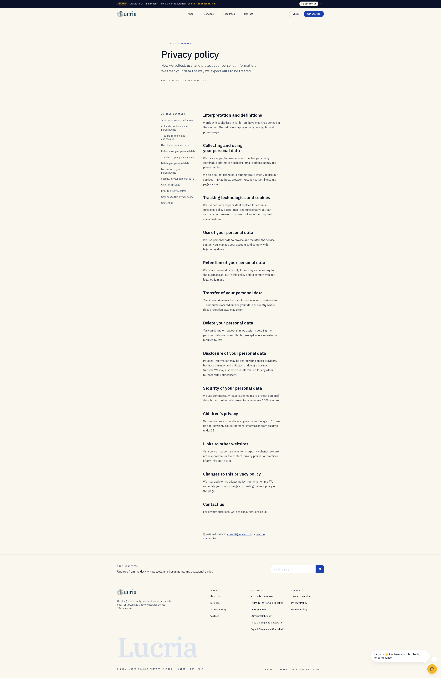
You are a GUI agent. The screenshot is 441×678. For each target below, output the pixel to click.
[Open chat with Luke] (432, 669)
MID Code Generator (262, 596)
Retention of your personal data (178, 151)
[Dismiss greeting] (434, 659)
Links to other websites (173, 191)
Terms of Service (300, 596)
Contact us (167, 203)
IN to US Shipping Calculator (266, 622)
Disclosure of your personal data (171, 171)
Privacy (270, 669)
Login (296, 13)
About (191, 13)
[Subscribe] (320, 569)
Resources (229, 13)
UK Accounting (218, 609)
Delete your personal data (175, 163)
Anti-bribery (300, 669)
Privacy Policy (299, 603)
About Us (215, 596)
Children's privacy (170, 184)
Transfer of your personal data (177, 157)
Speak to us (310, 3)
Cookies (318, 669)
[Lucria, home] (127, 14)
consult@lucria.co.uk (239, 534)
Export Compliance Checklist (266, 629)
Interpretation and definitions (177, 120)
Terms (283, 669)
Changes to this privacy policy (177, 197)
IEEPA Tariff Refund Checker (266, 603)
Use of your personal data (175, 145)
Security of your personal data (177, 178)
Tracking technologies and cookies (173, 137)
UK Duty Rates (258, 609)
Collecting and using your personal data (174, 128)
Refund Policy (299, 609)
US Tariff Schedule (261, 616)
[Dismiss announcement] (321, 3)
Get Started (313, 13)
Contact (248, 13)
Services (209, 13)
